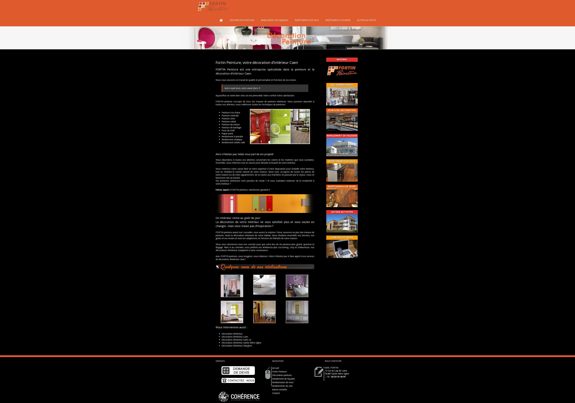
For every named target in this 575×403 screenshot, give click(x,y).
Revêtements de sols (282, 385)
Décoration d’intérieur (232, 333)
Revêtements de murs (283, 382)
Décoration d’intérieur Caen (235, 336)
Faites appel (222, 189)
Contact (276, 393)
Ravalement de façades (283, 378)
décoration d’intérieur (230, 73)
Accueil (275, 368)
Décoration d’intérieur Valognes (237, 345)
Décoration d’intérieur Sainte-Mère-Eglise (241, 342)
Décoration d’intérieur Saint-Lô (236, 339)
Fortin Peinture (279, 371)
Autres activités (279, 389)
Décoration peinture (282, 375)
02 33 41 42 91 (338, 376)
